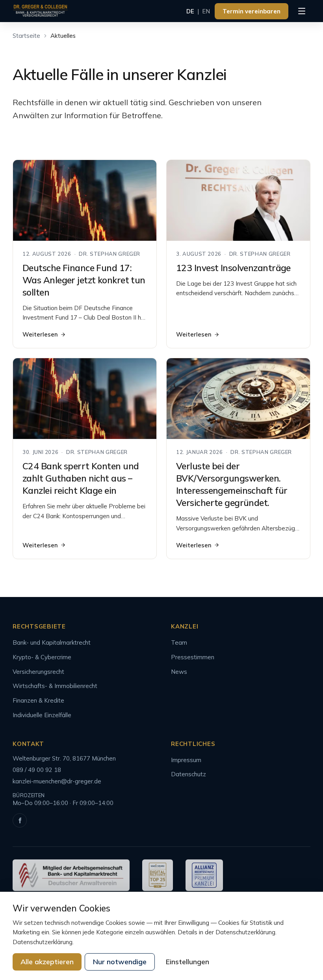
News (179, 671)
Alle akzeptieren (47, 961)
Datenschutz (188, 774)
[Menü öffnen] (301, 11)
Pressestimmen (192, 657)
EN (206, 11)
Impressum (186, 760)
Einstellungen (187, 961)
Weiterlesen (40, 334)
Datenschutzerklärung (42, 942)
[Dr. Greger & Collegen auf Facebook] (20, 820)
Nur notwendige (120, 961)
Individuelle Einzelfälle (42, 715)
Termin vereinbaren (251, 11)
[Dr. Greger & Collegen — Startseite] (40, 11)
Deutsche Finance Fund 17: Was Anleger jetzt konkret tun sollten (83, 280)
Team (179, 642)
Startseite (26, 35)
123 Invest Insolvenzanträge (233, 267)
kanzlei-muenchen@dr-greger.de (57, 781)
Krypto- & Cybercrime (42, 657)
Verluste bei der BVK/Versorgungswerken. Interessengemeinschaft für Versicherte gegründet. (231, 484)
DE (190, 11)
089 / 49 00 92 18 (37, 770)
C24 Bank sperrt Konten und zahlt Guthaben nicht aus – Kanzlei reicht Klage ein (80, 478)
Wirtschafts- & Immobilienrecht (55, 686)
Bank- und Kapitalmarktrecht (52, 642)
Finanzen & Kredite (38, 700)
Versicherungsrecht (38, 671)
